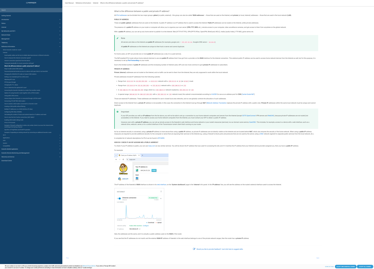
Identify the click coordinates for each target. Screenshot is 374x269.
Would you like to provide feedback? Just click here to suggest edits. (220, 249)
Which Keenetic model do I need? (12, 50)
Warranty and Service (7, 157)
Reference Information (8, 46)
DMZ (261, 134)
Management (5, 39)
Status (3, 23)
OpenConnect (251, 116)
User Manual (69, 3)
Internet (3, 27)
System (5, 143)
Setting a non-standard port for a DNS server (16, 77)
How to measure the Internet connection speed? (17, 58)
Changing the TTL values (11, 85)
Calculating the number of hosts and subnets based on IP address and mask (25, 114)
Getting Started (6, 15)
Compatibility (6, 146)
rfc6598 (214, 94)
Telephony (4, 42)
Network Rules (5, 35)
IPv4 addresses (121, 15)
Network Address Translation (217, 103)
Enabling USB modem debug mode (13, 120)
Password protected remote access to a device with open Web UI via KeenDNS (26, 71)
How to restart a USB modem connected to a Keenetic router (20, 103)
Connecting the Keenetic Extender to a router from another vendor (22, 90)
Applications (6, 137)
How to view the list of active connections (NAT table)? (19, 117)
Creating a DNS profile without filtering (14, 106)
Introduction (5, 19)
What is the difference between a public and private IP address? (22, 66)
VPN (4, 140)
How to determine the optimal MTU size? (15, 87)
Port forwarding (133, 60)
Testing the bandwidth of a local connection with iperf (19, 63)
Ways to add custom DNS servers (13, 68)
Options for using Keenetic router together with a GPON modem (21, 93)
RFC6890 (161, 138)
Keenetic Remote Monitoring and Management (15, 153)
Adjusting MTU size (9, 79)
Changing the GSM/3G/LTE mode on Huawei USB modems (20, 74)
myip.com (151, 146)
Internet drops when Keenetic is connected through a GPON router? (22, 98)
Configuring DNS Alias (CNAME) (13, 112)
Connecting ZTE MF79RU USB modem (14, 101)
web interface (161, 185)
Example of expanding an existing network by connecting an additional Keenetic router (27, 132)
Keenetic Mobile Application (9, 149)
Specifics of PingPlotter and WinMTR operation (17, 129)
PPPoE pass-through (10, 82)
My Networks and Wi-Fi (8, 31)
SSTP (244, 116)
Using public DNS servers (11, 95)
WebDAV (271, 116)
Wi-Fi (4, 135)
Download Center (6, 160)
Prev (67, 258)
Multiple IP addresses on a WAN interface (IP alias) (18, 109)
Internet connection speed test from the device (17, 60)
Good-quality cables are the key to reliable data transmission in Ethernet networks (26, 55)
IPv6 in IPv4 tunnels (9, 122)
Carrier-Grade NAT (248, 94)
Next (317, 258)
